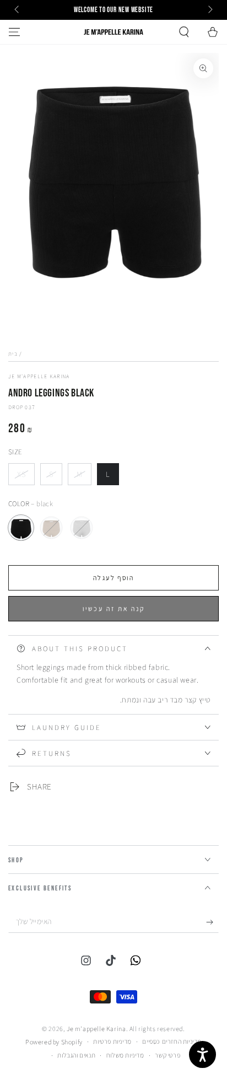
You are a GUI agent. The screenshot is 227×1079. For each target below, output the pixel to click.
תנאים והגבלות (76, 1055)
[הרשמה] (212, 922)
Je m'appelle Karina (39, 376)
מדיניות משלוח (125, 1055)
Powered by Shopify (54, 1042)
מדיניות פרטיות (112, 1041)
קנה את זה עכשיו (114, 608)
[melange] (81, 527)
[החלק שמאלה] (17, 10)
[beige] (51, 527)
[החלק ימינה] (209, 10)
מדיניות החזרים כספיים (172, 1041)
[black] (21, 527)
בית (13, 353)
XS (26, 477)
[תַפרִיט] (14, 32)
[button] (184, 32)
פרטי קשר (167, 1055)
